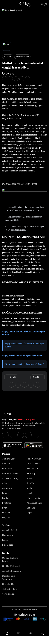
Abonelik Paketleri (10, 530)
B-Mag (5, 493)
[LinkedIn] (28, 435)
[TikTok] (36, 435)
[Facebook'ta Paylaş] (4, 78)
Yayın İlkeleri (8, 594)
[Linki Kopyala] (37, 385)
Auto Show (7, 488)
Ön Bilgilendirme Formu (10, 559)
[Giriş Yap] (42, 633)
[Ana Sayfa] (8, 414)
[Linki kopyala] (27, 78)
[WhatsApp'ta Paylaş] (16, 78)
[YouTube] (13, 435)
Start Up (30, 483)
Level (29, 493)
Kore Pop (31, 473)
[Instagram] (5, 435)
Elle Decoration (34, 498)
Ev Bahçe (6, 503)
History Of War (34, 459)
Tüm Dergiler (8, 459)
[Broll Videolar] (30, 633)
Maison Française (10, 473)
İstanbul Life (32, 468)
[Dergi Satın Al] (18, 633)
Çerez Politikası (9, 584)
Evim (4, 508)
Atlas (4, 483)
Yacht (29, 488)
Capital (30, 513)
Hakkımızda (7, 535)
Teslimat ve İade (9, 589)
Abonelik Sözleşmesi (11, 571)
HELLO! (6, 513)
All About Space (34, 503)
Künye (5, 540)
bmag (19, 610)
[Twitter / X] (20, 435)
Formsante (7, 468)
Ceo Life (6, 463)
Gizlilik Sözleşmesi (11, 566)
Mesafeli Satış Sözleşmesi (8, 577)
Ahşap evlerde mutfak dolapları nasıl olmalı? (22, 355)
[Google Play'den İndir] (33, 445)
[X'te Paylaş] (10, 78)
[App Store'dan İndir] (12, 445)
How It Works (33, 463)
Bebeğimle (31, 508)
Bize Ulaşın (7, 545)
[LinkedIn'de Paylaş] (21, 78)
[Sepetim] (42, 4)
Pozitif (30, 478)
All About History (10, 478)
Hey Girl (6, 517)
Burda (5, 498)
